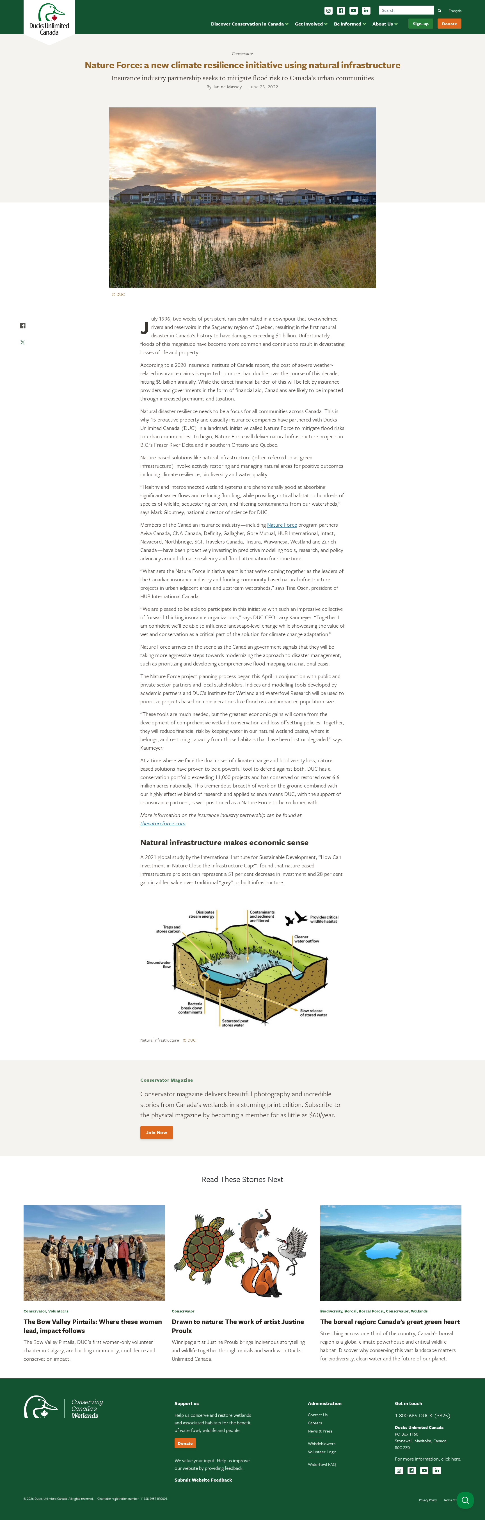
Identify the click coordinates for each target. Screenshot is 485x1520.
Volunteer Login (322, 1451)
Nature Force (282, 524)
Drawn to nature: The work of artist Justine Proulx (238, 1326)
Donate (449, 23)
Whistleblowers (321, 1443)
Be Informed (347, 23)
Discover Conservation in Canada (247, 23)
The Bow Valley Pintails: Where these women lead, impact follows (93, 1326)
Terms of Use (452, 1500)
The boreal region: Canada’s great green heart (390, 1321)
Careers (315, 1423)
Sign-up (421, 23)
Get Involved (309, 23)
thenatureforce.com (163, 823)
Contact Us (318, 1414)
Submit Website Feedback (203, 1479)
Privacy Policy (428, 1500)
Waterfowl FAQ (322, 1464)
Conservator (242, 53)
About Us (382, 23)
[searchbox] (406, 10)
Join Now (156, 1132)
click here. (451, 1458)
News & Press (320, 1431)
